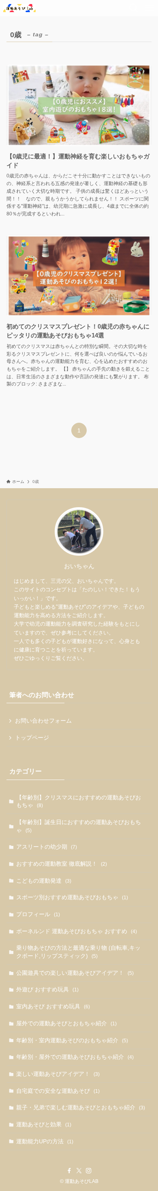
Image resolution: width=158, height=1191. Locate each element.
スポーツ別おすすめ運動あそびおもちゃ (72, 897)
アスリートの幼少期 (46, 846)
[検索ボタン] (134, 8)
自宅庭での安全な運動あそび (58, 1091)
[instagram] (88, 1170)
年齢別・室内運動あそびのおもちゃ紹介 (72, 1040)
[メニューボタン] (150, 8)
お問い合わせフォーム (43, 720)
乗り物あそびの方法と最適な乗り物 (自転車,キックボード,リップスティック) (78, 951)
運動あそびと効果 (43, 1124)
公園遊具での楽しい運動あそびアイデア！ (75, 973)
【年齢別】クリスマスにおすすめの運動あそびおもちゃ (78, 801)
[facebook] (69, 1170)
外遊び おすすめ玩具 (47, 989)
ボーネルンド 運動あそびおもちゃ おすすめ (76, 931)
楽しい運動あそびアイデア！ (58, 1074)
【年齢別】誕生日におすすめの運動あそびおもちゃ (78, 826)
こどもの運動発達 (43, 880)
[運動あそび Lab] (19, 8)
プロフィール (38, 914)
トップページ (32, 737)
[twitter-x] (79, 1170)
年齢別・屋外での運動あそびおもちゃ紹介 (75, 1057)
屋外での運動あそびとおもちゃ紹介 (66, 1023)
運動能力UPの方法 (44, 1141)
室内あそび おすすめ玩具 (53, 1006)
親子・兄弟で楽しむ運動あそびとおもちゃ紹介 (80, 1107)
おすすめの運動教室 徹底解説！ (61, 863)
